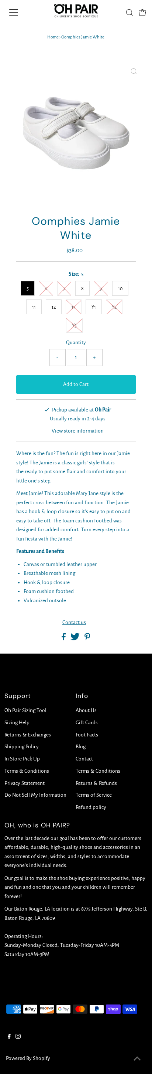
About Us (86, 710)
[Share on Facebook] (64, 638)
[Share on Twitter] (75, 638)
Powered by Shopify (28, 1058)
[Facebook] (9, 1037)
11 (34, 307)
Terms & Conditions (26, 771)
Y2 (114, 307)
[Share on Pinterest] (87, 638)
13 (74, 307)
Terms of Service (94, 795)
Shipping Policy (21, 746)
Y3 (74, 325)
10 (120, 288)
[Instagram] (18, 1037)
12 (54, 307)
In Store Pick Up (22, 759)
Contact (84, 759)
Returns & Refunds (96, 783)
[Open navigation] (21, 12)
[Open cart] (142, 12)
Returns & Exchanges (27, 735)
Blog (81, 746)
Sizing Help (17, 722)
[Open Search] (129, 12)
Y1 (93, 307)
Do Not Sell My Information (35, 795)
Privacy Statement (24, 783)
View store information (78, 431)
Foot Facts (87, 735)
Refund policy (91, 807)
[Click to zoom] (134, 72)
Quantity (76, 342)
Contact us (74, 622)
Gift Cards (87, 722)
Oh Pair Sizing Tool (25, 710)
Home (53, 37)
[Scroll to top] (137, 1059)
